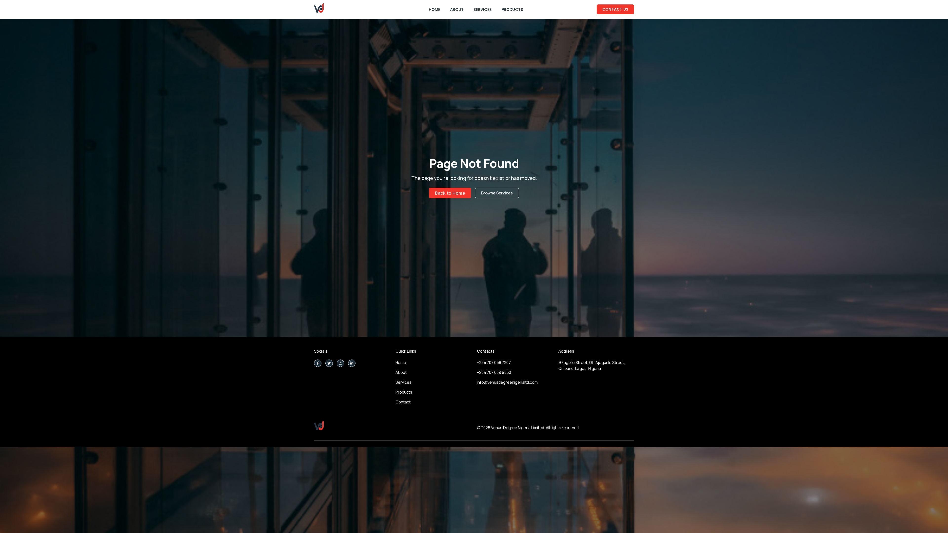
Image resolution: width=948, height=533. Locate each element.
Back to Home (450, 193)
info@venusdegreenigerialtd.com (507, 382)
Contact (403, 402)
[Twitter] (329, 363)
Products (403, 392)
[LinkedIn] (352, 363)
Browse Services (497, 193)
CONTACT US (615, 9)
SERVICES (483, 9)
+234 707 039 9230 (494, 372)
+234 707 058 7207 (494, 362)
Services (403, 382)
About (401, 372)
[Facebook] (317, 363)
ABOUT (457, 9)
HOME (434, 9)
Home (400, 362)
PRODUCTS (512, 9)
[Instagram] (340, 363)
